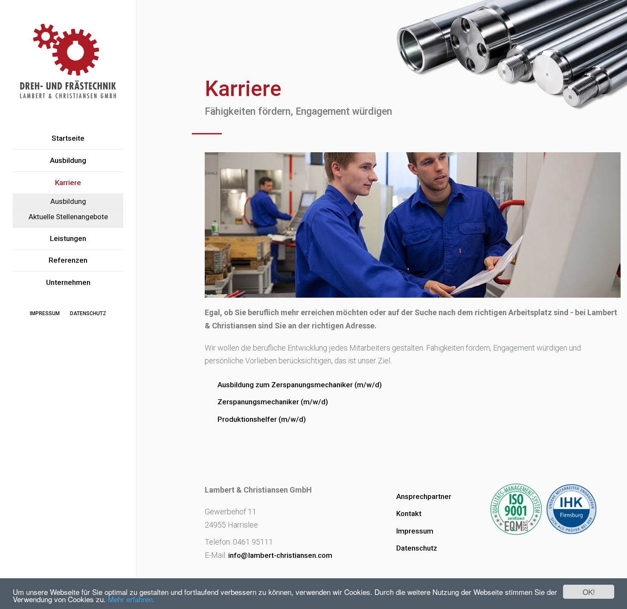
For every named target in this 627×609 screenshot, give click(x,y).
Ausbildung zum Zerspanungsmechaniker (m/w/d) (300, 384)
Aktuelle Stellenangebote (68, 216)
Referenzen (68, 260)
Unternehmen (68, 282)
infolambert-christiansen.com (280, 555)
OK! (589, 591)
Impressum (45, 313)
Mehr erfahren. (131, 599)
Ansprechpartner (423, 496)
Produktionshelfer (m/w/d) (262, 419)
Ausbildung (68, 160)
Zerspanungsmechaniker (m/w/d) (273, 401)
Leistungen (68, 238)
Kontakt (408, 513)
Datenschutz (88, 313)
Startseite (68, 138)
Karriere (68, 182)
